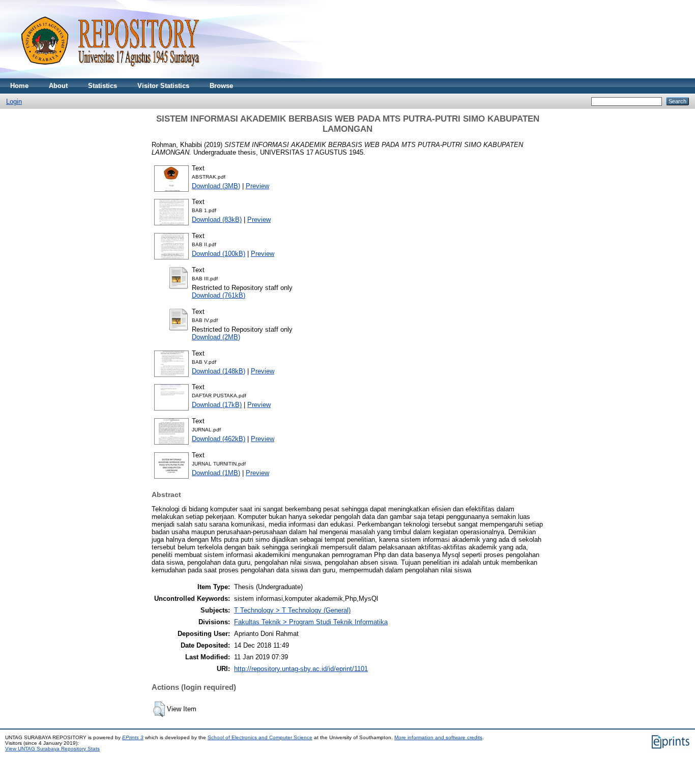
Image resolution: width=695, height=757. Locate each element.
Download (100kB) (218, 253)
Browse (221, 86)
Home (19, 86)
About (58, 86)
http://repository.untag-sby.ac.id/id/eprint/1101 (301, 669)
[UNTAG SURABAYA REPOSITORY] (107, 76)
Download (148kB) (218, 371)
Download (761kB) (218, 295)
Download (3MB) (216, 186)
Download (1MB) (216, 473)
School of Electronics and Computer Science (260, 737)
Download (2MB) (216, 337)
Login (14, 101)
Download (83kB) (217, 219)
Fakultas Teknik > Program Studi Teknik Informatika (311, 622)
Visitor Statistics (163, 86)
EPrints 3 (132, 737)
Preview (257, 186)
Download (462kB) (218, 439)
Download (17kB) (217, 405)
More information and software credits (438, 737)
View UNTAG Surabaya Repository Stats (52, 748)
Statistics (102, 86)
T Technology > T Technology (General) (292, 610)
